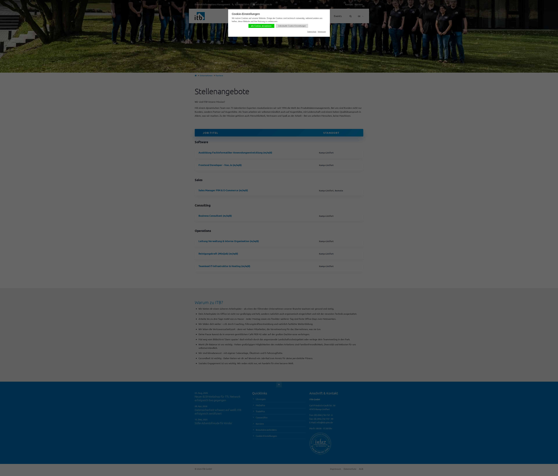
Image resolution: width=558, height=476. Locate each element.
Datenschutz (311, 32)
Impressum (322, 32)
